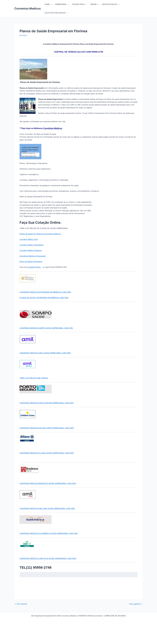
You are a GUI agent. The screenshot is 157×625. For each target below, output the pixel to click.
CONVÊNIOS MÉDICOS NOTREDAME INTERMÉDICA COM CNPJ (45, 292)
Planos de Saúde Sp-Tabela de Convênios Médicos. (40, 234)
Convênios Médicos (52, 128)
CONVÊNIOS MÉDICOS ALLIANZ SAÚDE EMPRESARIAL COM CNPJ (47, 453)
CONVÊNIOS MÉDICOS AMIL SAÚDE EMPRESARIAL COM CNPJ (45, 353)
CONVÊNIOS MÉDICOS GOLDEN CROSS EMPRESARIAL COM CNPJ (47, 428)
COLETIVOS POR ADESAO (55, 13)
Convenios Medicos (27, 8)
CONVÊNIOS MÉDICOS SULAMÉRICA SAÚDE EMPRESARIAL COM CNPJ (49, 533)
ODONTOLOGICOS (109, 4)
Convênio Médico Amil (29, 239)
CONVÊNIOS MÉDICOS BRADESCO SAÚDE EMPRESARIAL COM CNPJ (48, 483)
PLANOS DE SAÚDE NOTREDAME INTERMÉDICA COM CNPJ (44, 298)
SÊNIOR (93, 4)
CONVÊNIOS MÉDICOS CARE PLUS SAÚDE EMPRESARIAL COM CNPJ (48, 558)
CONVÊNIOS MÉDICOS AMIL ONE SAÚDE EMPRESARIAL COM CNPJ (47, 508)
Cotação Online (34, 267)
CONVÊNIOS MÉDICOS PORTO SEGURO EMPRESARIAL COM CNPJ (47, 403)
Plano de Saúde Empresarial (31, 261)
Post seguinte (135, 604)
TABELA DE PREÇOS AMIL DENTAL (34, 378)
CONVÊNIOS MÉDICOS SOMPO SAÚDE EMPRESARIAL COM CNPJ (46, 328)
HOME (47, 4)
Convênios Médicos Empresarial (32, 256)
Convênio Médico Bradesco (31, 250)
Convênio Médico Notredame (31, 245)
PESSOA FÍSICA (78, 4)
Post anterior (21, 604)
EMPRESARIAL (61, 4)
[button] (51, 4)
